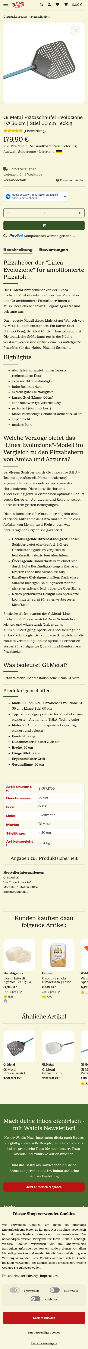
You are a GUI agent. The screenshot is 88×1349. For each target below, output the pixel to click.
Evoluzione (46, 815)
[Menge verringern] (8, 213)
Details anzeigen (44, 1343)
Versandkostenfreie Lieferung (53, 146)
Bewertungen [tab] (53, 250)
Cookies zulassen (44, 1318)
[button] (42, 4)
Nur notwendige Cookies (44, 1332)
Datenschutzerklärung (20, 1276)
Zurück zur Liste (17, 16)
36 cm (43, 797)
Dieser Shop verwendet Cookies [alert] (44, 1213)
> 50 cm (44, 832)
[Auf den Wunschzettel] (75, 30)
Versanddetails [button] (14, 180)
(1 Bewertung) (34, 131)
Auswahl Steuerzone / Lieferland (29, 152)
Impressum (49, 1276)
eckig (42, 806)
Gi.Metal (44, 823)
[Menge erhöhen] (79, 213)
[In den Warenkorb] (44, 225)
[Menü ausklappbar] (5, 2)
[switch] (15, 1290)
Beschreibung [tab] (17, 250)
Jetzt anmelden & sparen (44, 1187)
